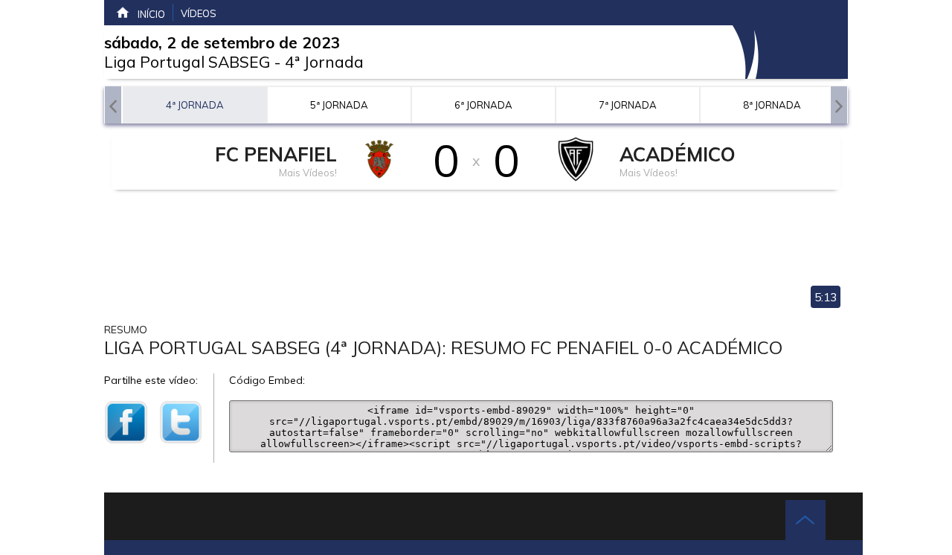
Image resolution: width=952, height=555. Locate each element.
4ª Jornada (324, 61)
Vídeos (198, 13)
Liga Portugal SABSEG (187, 61)
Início (151, 14)
